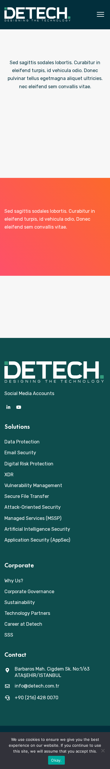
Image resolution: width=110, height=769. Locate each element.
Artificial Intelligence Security (37, 529)
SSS (8, 635)
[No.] (103, 750)
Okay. (56, 760)
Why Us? (13, 580)
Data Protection (22, 442)
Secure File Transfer (26, 496)
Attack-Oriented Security (32, 507)
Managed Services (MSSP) (32, 518)
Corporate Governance (29, 591)
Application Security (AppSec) (37, 540)
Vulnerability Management (33, 485)
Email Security (20, 452)
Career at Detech (23, 624)
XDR (8, 474)
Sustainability (19, 602)
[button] (100, 14)
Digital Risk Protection (28, 464)
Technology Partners (27, 613)
